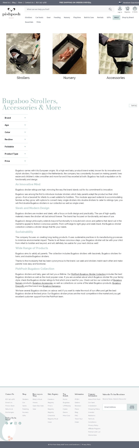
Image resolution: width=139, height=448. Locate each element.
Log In (120, 12)
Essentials (29, 22)
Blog (14, 3)
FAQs (39, 22)
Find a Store (9, 406)
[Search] (111, 9)
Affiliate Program (94, 429)
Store (20, 3)
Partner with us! (94, 432)
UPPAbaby (67, 406)
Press (77, 409)
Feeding (57, 17)
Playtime (77, 17)
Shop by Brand (128, 17)
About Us (6, 3)
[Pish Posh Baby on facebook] (6, 423)
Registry (127, 12)
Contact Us (29, 3)
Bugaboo (66, 402)
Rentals (100, 17)
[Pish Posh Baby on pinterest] (20, 423)
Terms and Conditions (72, 444)
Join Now (132, 407)
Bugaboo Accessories (43, 283)
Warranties (92, 435)
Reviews (78, 406)
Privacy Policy (93, 425)
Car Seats (39, 17)
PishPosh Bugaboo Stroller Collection (88, 274)
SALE (116, 17)
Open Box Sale (38, 406)
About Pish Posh (94, 399)
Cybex (65, 409)
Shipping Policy (94, 409)
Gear (48, 17)
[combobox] (69, 9)
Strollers (28, 17)
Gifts (109, 17)
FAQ (76, 415)
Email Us (8, 402)
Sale (34, 409)
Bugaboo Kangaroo (52, 286)
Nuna (65, 399)
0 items (134, 12)
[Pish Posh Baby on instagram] (15, 423)
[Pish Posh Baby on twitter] (11, 423)
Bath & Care (89, 17)
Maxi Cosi (66, 415)
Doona (65, 412)
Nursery (67, 17)
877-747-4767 (41, 3)
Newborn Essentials (131, 3)
